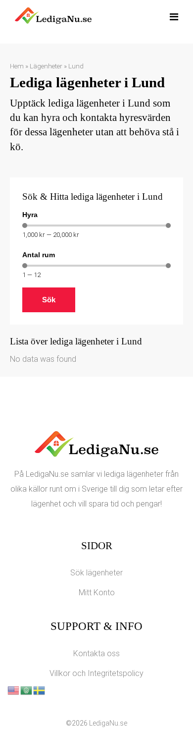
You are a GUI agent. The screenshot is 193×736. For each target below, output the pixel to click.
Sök (48, 299)
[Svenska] (39, 689)
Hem (17, 66)
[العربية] (26, 689)
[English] (13, 689)
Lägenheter (46, 66)
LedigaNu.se (108, 723)
